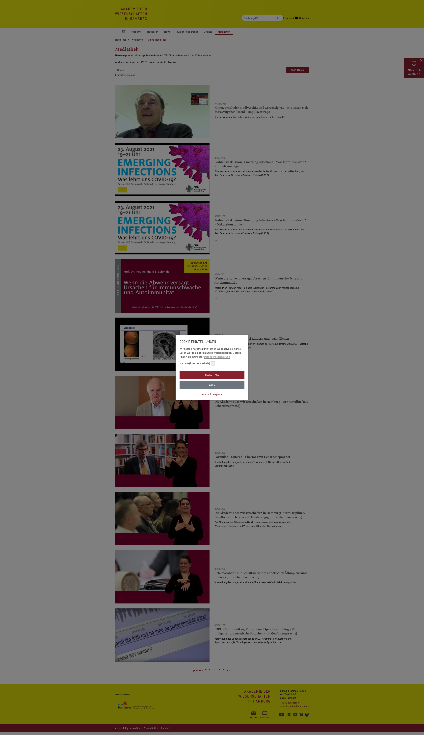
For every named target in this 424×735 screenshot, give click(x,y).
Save (212, 384)
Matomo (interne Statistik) (195, 363)
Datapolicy (217, 394)
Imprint (205, 394)
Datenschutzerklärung (217, 356)
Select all (212, 374)
